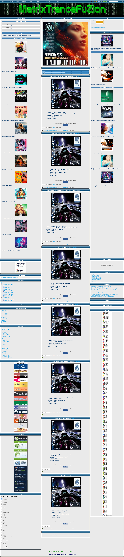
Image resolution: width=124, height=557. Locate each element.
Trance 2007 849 (8, 286)
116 (66, 535)
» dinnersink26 (4, 317)
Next (78, 535)
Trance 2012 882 (8, 294)
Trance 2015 (80, 76)
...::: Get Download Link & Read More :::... (52, 130)
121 (76, 535)
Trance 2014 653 (8, 297)
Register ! (93, 29)
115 (64, 535)
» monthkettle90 (4, 318)
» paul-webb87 (4, 314)
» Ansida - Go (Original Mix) (97, 292)
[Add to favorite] (106, 1)
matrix (5, 329)
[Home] (101, 1)
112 (58, 535)
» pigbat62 (3, 320)
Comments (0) (66, 130)
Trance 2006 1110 (9, 284)
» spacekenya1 (4, 321)
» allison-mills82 (4, 312)
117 (68, 535)
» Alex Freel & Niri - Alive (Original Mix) (99, 287)
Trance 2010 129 (8, 291)
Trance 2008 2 (8, 287)
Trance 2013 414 (8, 295)
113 (60, 535)
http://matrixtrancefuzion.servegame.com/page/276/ (11, 277)
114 (62, 535)
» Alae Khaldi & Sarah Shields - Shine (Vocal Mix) (101, 286)
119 (72, 535)
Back (53, 535)
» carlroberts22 (4, 310)
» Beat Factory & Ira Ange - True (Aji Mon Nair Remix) (102, 296)
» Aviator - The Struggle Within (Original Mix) (100, 295)
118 (70, 535)
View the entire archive (96, 281)
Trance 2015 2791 (9, 299)
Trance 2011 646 (8, 292)
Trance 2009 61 (8, 289)
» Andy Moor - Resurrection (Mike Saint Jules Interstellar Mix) (104, 289)
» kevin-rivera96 (4, 313)
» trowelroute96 (4, 316)
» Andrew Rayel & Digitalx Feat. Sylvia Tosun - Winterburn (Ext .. (105, 288)
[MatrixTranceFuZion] (104, 1)
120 (74, 535)
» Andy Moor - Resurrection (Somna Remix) (100, 290)
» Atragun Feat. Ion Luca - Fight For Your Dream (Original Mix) (104, 294)
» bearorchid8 (4, 323)
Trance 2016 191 (8, 300)
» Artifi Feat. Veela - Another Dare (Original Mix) (101, 293)
